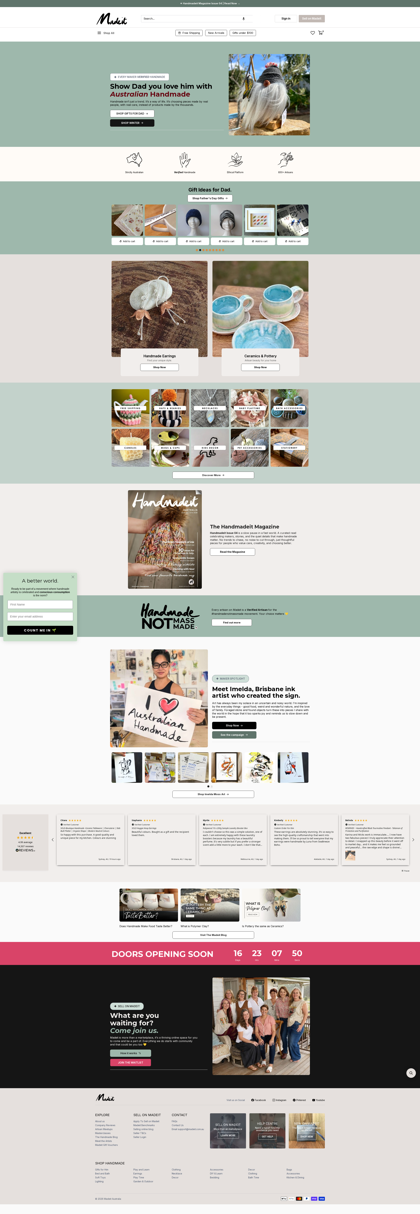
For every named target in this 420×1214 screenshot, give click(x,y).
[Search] (257, 18)
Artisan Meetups (104, 1129)
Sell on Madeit (311, 18)
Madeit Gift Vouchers (106, 1145)
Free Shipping (191, 32)
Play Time (138, 1177)
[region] (233, 840)
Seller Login (139, 1137)
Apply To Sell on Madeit (146, 1121)
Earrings (137, 1173)
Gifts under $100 (242, 32)
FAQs (174, 1121)
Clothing (176, 1169)
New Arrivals (216, 32)
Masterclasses (103, 1133)
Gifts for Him (101, 1169)
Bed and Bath (102, 1173)
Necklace (177, 1173)
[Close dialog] (73, 577)
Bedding (214, 1177)
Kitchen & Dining (295, 1177)
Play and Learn (141, 1169)
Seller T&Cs (139, 1133)
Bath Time (253, 1177)
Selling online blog (143, 1129)
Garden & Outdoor (143, 1181)
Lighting (99, 1181)
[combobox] (197, 18)
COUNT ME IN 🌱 (40, 630)
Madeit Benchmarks (144, 1125)
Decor (251, 1169)
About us (100, 1121)
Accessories (216, 1169)
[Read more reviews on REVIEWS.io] (25, 851)
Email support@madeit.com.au (188, 1129)
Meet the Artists (103, 1141)
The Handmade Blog (106, 1137)
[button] (244, 18)
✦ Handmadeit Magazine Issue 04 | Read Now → (210, 3)
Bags (289, 1169)
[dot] (197, 250)
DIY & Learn (216, 1173)
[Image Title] (160, 309)
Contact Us (178, 1125)
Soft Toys (100, 1177)
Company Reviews (105, 1125)
